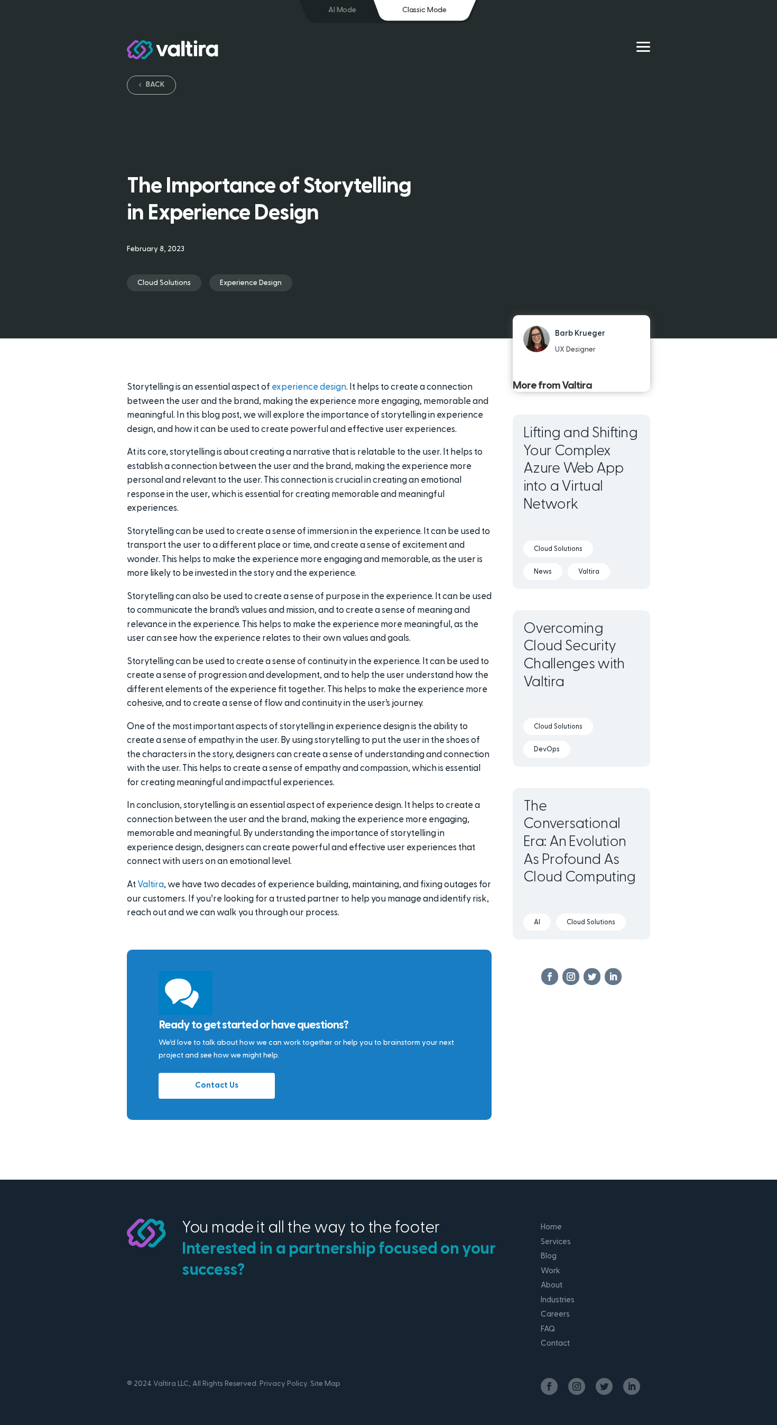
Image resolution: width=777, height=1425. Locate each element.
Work (550, 1271)
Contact (555, 1344)
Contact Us (216, 1086)
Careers (555, 1315)
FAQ (548, 1330)
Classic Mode (424, 10)
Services (556, 1242)
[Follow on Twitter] (592, 976)
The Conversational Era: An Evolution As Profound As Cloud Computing (579, 842)
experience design (309, 387)
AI (537, 922)
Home (551, 1227)
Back (155, 85)
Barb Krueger (580, 334)
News (543, 571)
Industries (558, 1300)
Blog (549, 1257)
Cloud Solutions (164, 283)
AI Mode (342, 10)
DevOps (547, 749)
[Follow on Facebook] (549, 976)
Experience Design (251, 283)
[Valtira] (172, 50)
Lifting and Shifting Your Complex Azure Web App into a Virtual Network (580, 469)
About (551, 1286)
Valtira (150, 884)
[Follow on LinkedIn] (613, 976)
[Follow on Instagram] (570, 976)
